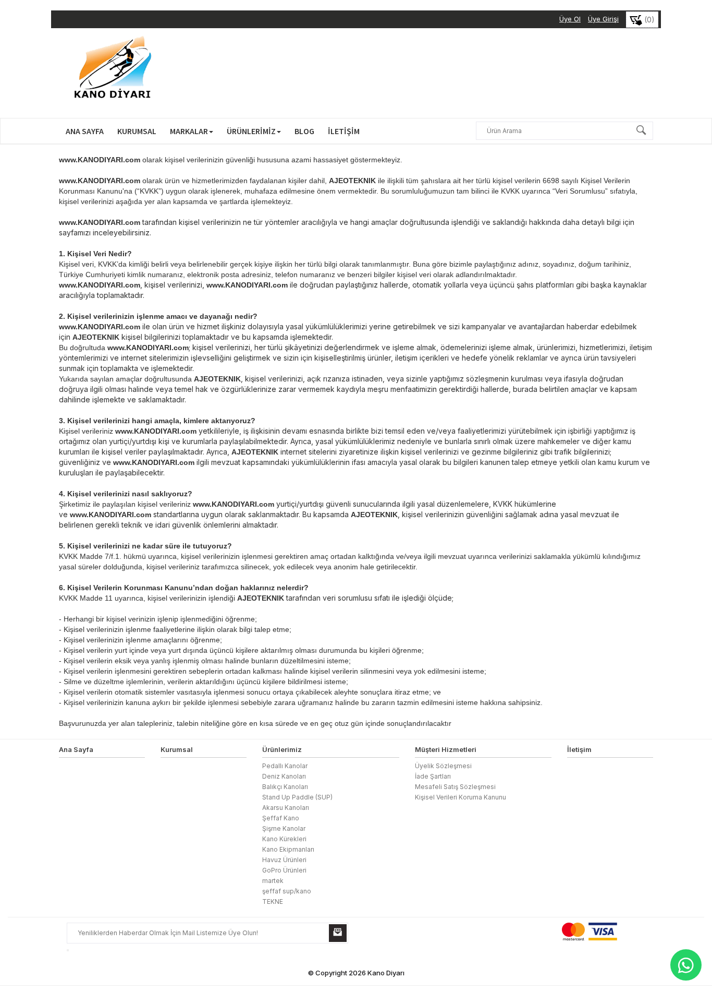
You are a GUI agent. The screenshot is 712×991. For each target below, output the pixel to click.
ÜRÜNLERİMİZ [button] (251, 131)
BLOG (304, 131)
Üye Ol (570, 19)
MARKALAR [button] (189, 131)
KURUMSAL (136, 131)
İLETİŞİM (344, 131)
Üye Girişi (603, 19)
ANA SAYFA (85, 131)
